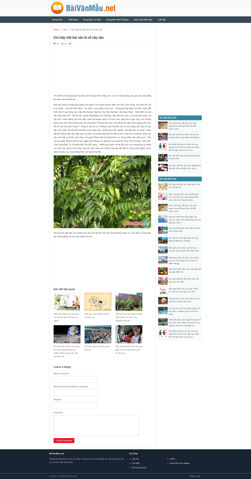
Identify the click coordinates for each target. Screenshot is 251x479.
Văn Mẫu (136, 463)
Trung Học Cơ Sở (92, 19)
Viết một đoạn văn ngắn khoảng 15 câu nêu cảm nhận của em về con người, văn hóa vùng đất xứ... (185, 323)
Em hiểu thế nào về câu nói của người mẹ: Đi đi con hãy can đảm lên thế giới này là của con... (184, 147)
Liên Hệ (162, 19)
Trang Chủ (57, 19)
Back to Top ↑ (196, 476)
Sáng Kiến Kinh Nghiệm (180, 463)
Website (57, 399)
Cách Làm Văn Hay (143, 19)
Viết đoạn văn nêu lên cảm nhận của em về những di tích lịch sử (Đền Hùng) (183, 260)
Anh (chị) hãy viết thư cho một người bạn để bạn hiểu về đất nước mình (182, 126)
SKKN (172, 459)
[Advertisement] (102, 70)
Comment (58, 412)
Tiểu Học (73, 19)
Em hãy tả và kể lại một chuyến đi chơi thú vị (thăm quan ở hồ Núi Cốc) (184, 311)
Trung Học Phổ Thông (117, 19)
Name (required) (61, 373)
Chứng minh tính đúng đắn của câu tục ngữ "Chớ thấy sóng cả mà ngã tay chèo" (185, 220)
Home (56, 29)
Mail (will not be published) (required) (71, 386)
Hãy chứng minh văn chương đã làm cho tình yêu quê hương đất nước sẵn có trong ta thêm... (183, 197)
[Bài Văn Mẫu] (83, 12)
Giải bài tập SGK (139, 468)
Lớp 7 (65, 29)
